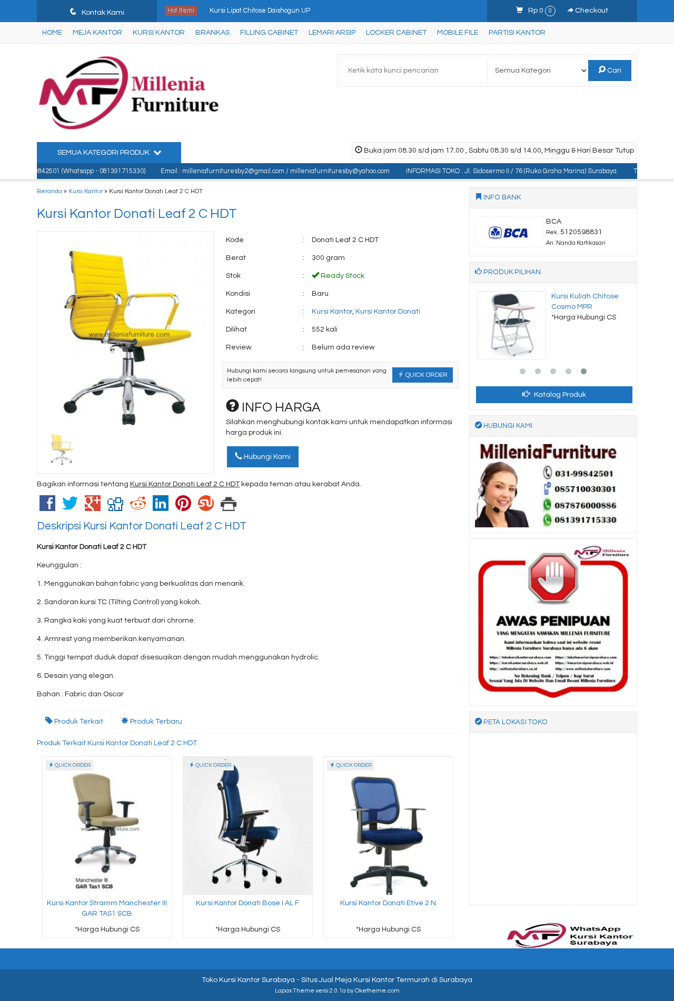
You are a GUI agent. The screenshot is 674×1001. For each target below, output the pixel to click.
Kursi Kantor (159, 32)
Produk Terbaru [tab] (155, 721)
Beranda (49, 191)
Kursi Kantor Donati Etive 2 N (388, 903)
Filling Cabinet (269, 32)
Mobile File (457, 32)
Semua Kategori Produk (104, 152)
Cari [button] (613, 70)
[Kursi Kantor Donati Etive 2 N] (388, 825)
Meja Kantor (97, 32)
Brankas (212, 32)
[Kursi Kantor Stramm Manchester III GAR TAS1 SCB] (107, 825)
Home (52, 32)
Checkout (590, 10)
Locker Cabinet (396, 32)
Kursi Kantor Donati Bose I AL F (247, 903)
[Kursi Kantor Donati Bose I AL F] (247, 825)
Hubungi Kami (266, 457)
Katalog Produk (559, 394)
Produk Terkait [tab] (78, 721)
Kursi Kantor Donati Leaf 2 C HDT (137, 214)
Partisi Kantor (517, 32)
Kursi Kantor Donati (387, 311)
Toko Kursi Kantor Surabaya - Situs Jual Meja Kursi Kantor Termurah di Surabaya (337, 980)
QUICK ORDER (426, 375)
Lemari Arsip (332, 32)
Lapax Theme (294, 991)
